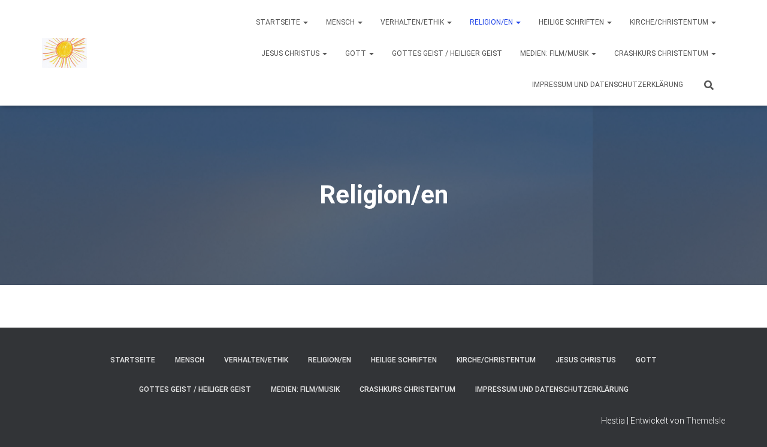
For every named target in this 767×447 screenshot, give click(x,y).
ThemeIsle (705, 420)
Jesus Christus (291, 53)
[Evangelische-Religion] (64, 53)
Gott (356, 53)
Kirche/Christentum (670, 22)
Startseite (279, 22)
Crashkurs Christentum (662, 53)
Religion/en (492, 22)
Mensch (341, 22)
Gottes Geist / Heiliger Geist (447, 53)
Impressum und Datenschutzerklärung (607, 84)
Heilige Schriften (572, 22)
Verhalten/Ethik (413, 22)
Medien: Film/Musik (555, 53)
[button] (305, 22)
